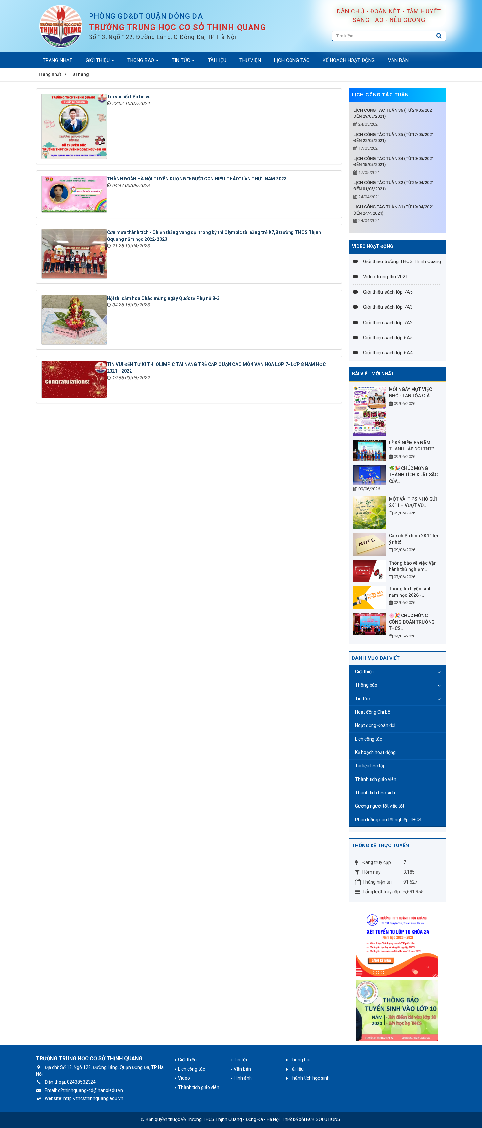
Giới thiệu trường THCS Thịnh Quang (401, 261)
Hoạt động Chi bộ (372, 712)
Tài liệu (297, 1069)
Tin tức (362, 698)
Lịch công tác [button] (292, 60)
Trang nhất (57, 60)
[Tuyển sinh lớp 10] (397, 942)
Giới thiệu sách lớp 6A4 (387, 353)
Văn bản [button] (398, 60)
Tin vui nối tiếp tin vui (129, 96)
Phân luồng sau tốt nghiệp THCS (388, 819)
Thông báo (366, 685)
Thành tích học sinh (375, 792)
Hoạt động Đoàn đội (375, 725)
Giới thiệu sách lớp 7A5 (387, 292)
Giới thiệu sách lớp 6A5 (387, 338)
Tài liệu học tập (370, 765)
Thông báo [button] (141, 60)
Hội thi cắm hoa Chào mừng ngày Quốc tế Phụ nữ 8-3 (163, 298)
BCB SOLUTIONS (323, 1119)
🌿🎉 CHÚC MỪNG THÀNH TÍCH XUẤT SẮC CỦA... (413, 475)
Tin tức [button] (181, 60)
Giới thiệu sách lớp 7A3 (387, 307)
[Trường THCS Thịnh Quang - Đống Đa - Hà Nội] (60, 26)
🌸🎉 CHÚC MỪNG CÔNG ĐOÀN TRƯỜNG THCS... (412, 622)
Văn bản (242, 1069)
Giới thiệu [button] (98, 60)
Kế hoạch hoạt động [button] (349, 60)
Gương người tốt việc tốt (379, 806)
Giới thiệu (364, 671)
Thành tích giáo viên (375, 779)
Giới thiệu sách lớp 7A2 (387, 322)
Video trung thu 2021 (385, 277)
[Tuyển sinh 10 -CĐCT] (397, 1010)
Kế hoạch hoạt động (375, 752)
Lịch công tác (368, 739)
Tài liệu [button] (217, 60)
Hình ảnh (243, 1078)
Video (184, 1078)
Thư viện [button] (250, 60)
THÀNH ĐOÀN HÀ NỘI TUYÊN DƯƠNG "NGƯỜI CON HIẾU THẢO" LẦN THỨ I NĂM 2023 (197, 178)
